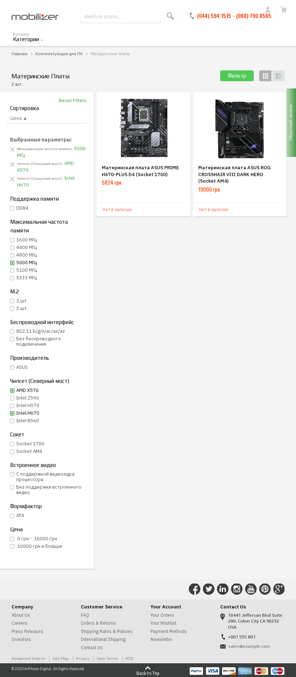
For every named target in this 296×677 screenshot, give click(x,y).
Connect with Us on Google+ (279, 589)
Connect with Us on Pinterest (265, 589)
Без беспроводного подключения (38, 341)
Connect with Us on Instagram (237, 589)
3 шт (21, 308)
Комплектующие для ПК (59, 53)
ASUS (22, 367)
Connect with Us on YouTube (251, 589)
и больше (39, 546)
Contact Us (92, 647)
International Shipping (103, 639)
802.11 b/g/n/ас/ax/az (40, 331)
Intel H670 (27, 413)
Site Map (60, 658)
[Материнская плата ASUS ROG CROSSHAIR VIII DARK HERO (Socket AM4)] (240, 128)
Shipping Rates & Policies (106, 631)
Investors (21, 639)
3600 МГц (26, 240)
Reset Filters (73, 100)
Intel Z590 (27, 398)
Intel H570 (27, 405)
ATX (20, 515)
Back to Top (148, 673)
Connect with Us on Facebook (194, 589)
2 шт (21, 300)
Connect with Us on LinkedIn (222, 589)
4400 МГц (26, 247)
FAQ (85, 615)
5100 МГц (26, 270)
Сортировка (24, 108)
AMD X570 (27, 390)
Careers (19, 623)
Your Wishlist (164, 623)
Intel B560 (27, 420)
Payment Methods (169, 631)
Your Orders (162, 615)
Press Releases (27, 631)
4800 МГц (26, 255)
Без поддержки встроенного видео (49, 489)
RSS (129, 658)
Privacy (83, 658)
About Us (21, 615)
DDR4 (22, 208)
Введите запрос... (102, 16)
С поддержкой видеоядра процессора (45, 476)
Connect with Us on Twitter (208, 589)
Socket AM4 (29, 451)
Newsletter (161, 639)
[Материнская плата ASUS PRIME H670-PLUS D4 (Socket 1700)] (143, 128)
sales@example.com (249, 646)
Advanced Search (28, 658)
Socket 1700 (30, 443)
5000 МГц (26, 262)
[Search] (170, 16)
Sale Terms (107, 658)
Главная (19, 53)
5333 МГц (26, 277)
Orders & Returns (98, 623)
